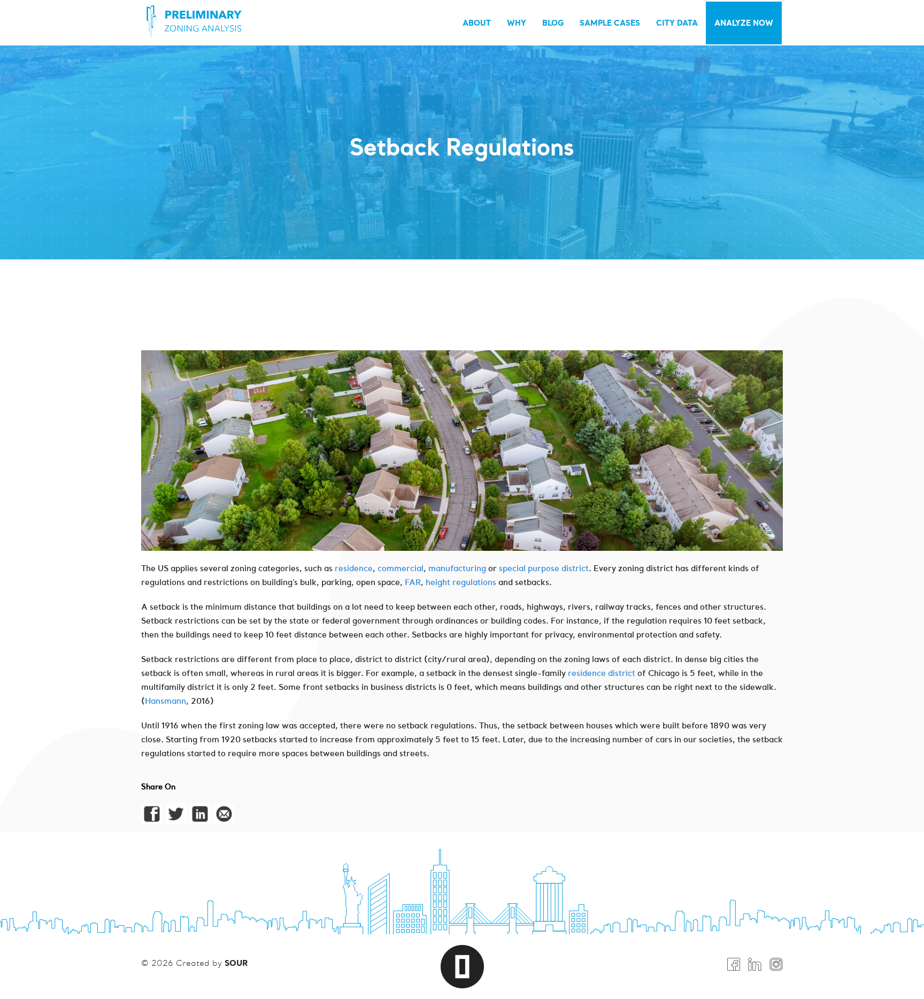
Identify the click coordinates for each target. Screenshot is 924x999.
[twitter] (176, 814)
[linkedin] (200, 814)
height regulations (461, 582)
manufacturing (458, 568)
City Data (677, 23)
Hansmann (165, 701)
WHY (516, 23)
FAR (413, 582)
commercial (401, 568)
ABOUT (477, 23)
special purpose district (544, 568)
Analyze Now (743, 23)
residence (354, 568)
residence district (601, 673)
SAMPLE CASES (610, 23)
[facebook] (152, 814)
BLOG (553, 23)
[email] (224, 814)
